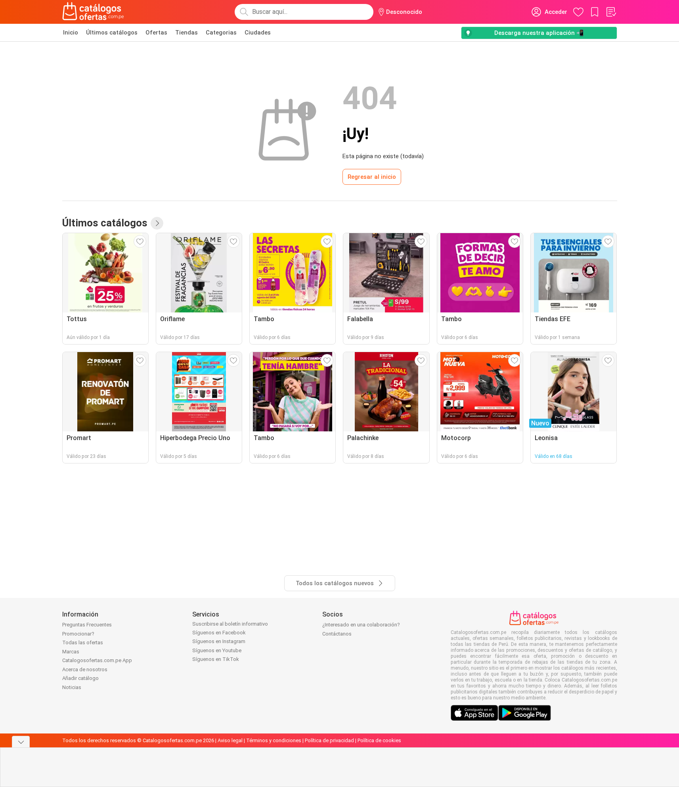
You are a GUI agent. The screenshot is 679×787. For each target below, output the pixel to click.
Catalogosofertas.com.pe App (97, 660)
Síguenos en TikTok (215, 659)
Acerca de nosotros (84, 669)
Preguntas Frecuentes (87, 625)
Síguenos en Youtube (216, 650)
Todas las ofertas (82, 642)
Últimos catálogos (112, 32)
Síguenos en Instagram (218, 641)
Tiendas (186, 32)
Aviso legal (230, 740)
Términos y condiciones (273, 740)
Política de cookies (379, 740)
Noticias (71, 687)
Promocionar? (78, 634)
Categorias (221, 32)
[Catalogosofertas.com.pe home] (93, 12)
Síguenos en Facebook (219, 633)
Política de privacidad (329, 740)
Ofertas (156, 32)
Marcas (70, 652)
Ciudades (258, 32)
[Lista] (610, 12)
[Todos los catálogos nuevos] (157, 223)
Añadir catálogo (80, 678)
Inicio (70, 32)
